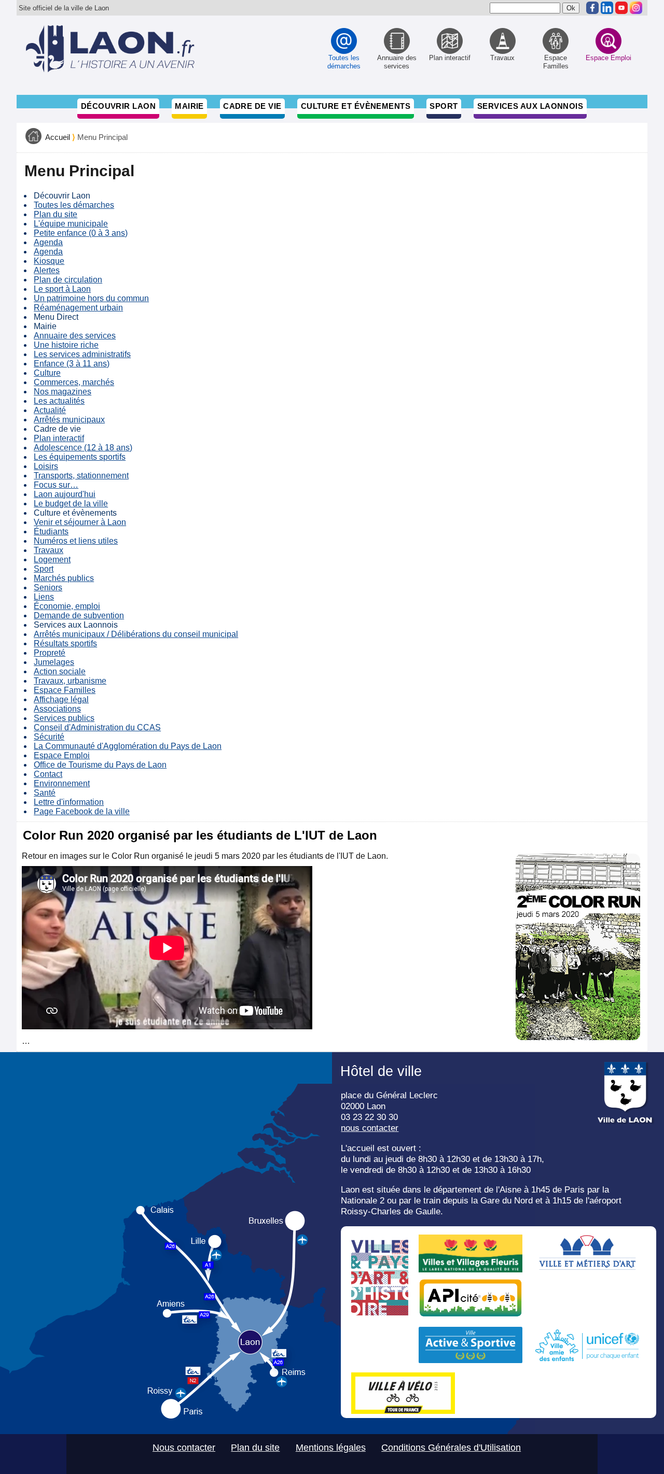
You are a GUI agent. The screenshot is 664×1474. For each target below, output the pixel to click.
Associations (57, 708)
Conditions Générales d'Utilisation (451, 1447)
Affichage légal (61, 699)
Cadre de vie (252, 106)
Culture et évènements (356, 106)
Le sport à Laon (62, 289)
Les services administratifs (82, 354)
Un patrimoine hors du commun (91, 298)
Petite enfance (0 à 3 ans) (81, 233)
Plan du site (55, 214)
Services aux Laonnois (530, 106)
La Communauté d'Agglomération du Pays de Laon (128, 746)
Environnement (62, 783)
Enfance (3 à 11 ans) (71, 363)
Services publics (64, 718)
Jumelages (54, 662)
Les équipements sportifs (80, 456)
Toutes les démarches (74, 205)
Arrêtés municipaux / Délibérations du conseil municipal (136, 634)
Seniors (48, 587)
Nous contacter (184, 1447)
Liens (44, 596)
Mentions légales (331, 1447)
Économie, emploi (67, 606)
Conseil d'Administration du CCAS (97, 727)
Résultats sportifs (65, 643)
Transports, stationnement (81, 475)
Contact (48, 774)
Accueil (57, 137)
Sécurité (49, 736)
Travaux (48, 550)
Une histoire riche (66, 345)
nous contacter (369, 1128)
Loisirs (46, 466)
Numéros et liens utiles (76, 540)
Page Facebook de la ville (82, 811)
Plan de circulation (68, 279)
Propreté (49, 652)
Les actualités (59, 400)
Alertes (47, 270)
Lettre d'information (69, 802)
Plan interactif (59, 438)
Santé (45, 792)
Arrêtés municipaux (69, 419)
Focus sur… (56, 484)
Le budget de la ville (71, 503)
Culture (47, 372)
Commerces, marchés (74, 382)
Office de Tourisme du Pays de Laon (100, 764)
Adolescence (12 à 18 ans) (83, 447)
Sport (444, 106)
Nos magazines (62, 391)
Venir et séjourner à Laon (80, 522)
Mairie (189, 106)
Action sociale (60, 671)
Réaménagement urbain (78, 307)
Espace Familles (64, 690)
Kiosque (49, 261)
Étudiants (51, 531)
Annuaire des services (75, 335)
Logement (52, 559)
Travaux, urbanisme (70, 680)
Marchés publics (64, 578)
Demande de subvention (79, 615)
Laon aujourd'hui (64, 494)
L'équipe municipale (71, 223)
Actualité (50, 410)
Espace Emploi (62, 755)
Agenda (48, 242)
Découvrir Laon (118, 106)
